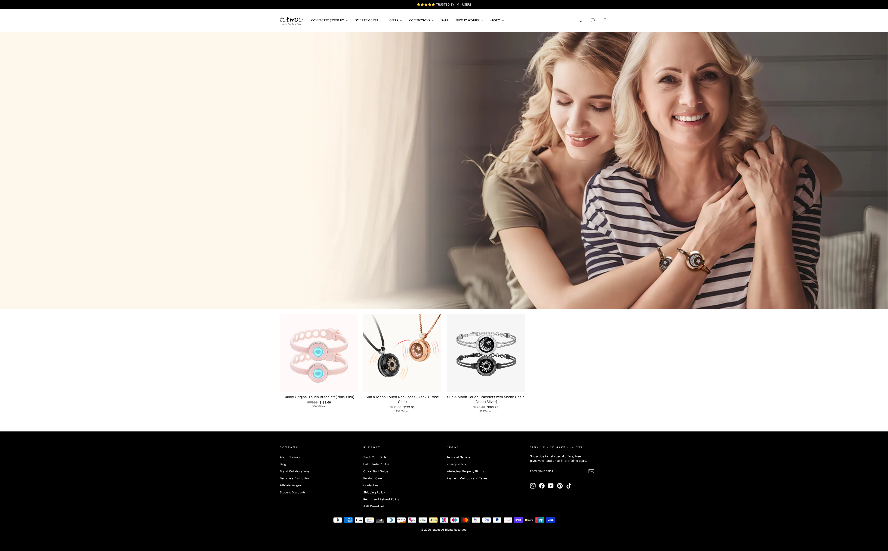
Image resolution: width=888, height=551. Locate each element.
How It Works (467, 20)
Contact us (371, 485)
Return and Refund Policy (381, 499)
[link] (291, 20)
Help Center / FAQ (376, 464)
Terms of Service (458, 457)
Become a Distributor (294, 478)
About (495, 20)
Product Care (372, 478)
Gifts (394, 20)
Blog (283, 464)
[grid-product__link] (319, 353)
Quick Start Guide (375, 471)
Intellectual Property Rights (465, 471)
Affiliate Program (291, 485)
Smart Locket (367, 20)
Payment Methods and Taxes (467, 478)
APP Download (373, 506)
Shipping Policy (374, 492)
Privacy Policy (456, 464)
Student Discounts (293, 492)
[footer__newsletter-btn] (591, 471)
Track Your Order (375, 457)
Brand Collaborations (294, 471)
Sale (445, 20)
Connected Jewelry (328, 20)
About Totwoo (290, 457)
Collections (420, 20)
